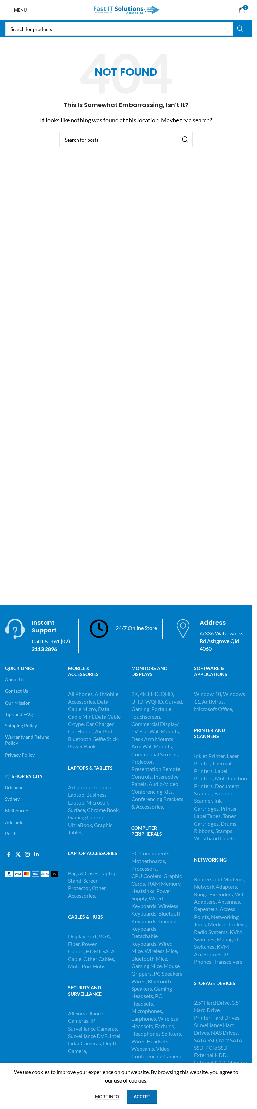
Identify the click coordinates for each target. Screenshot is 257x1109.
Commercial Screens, (155, 754)
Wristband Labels (214, 838)
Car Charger (99, 724)
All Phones (80, 693)
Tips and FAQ (19, 714)
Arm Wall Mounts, (152, 746)
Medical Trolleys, (227, 924)
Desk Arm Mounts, (152, 739)
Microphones (146, 1011)
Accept (142, 1096)
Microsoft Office (213, 709)
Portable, (161, 709)
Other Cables (98, 959)
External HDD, (211, 1055)
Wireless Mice (161, 951)
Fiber (74, 944)
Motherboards (148, 860)
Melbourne (16, 810)
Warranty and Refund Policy (27, 740)
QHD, (167, 693)
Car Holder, (81, 731)
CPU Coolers (146, 876)
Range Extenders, (214, 894)
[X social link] (18, 854)
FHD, (154, 693)
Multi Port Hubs (86, 966)
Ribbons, (204, 831)
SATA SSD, (206, 1040)
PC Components (150, 853)
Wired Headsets (149, 1041)
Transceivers (227, 961)
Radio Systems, (211, 932)
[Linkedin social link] (36, 854)
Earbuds (164, 1026)
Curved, (174, 701)
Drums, (229, 823)
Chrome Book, (103, 810)
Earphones (143, 1018)
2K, (135, 693)
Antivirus (213, 701)
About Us (14, 679)
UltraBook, (80, 825)
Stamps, (224, 831)
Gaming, (141, 709)
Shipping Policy (21, 725)
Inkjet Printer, (210, 756)
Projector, (142, 761)
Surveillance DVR (88, 1036)
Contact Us (16, 691)
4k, (143, 693)
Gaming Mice (146, 966)
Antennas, (229, 901)
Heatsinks (142, 891)
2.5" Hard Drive (212, 1002)
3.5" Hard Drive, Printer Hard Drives (217, 1010)
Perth (11, 833)
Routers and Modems (219, 879)
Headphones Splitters (156, 1033)
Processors (144, 868)
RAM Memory (164, 883)
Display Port (82, 936)
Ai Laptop (79, 787)
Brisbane (14, 787)
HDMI (93, 951)
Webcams (142, 1048)
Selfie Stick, (106, 739)
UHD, (137, 701)
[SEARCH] (240, 29)
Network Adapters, (216, 886)
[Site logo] (126, 9)
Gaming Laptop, (86, 817)
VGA (104, 936)
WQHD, (154, 701)
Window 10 (207, 693)
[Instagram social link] (27, 854)
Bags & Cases (83, 873)
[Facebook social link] (9, 854)
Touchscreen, (146, 716)
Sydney (12, 799)
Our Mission (18, 703)
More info (107, 1096)
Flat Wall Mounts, (159, 731)
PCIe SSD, (216, 1047)
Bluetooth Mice (149, 958)
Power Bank (82, 746)
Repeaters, (207, 909)
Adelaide (14, 822)
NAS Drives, (225, 1032)
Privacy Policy (20, 755)
